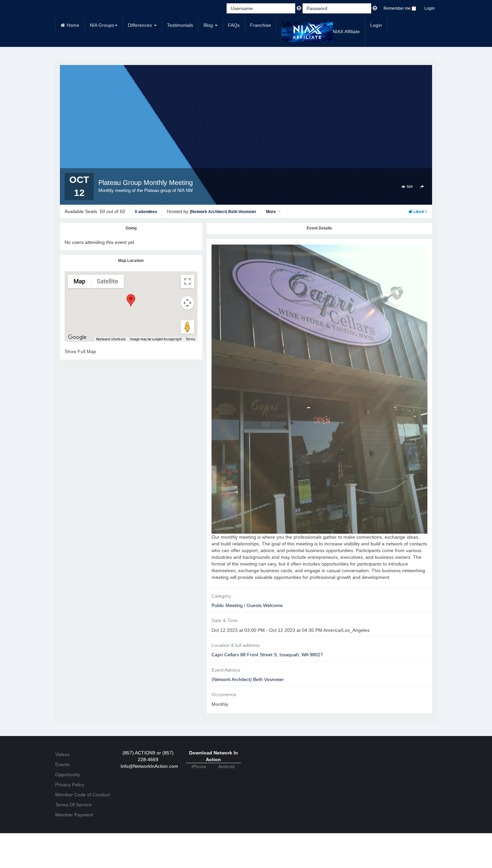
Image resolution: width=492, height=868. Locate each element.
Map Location (131, 260)
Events (62, 764)
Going (131, 228)
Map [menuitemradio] (79, 281)
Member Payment (74, 814)
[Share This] (422, 186)
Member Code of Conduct (82, 794)
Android (226, 766)
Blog (208, 25)
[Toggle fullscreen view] (187, 281)
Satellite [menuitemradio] (107, 281)
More (271, 211)
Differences (140, 25)
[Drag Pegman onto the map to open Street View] (187, 327)
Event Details (319, 228)
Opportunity (67, 774)
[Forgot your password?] (375, 8)
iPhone (198, 766)
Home (73, 25)
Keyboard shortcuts (111, 339)
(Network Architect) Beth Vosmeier (223, 211)
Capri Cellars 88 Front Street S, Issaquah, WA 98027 (267, 654)
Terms (190, 339)
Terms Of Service (73, 804)
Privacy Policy (69, 784)
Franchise (260, 25)
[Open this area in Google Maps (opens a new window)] (77, 337)
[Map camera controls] (187, 303)
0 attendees (146, 211)
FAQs (234, 25)
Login (429, 8)
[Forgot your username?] (300, 8)
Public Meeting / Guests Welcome (247, 605)
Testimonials (180, 25)
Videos (62, 754)
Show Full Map (80, 351)
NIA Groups (102, 25)
